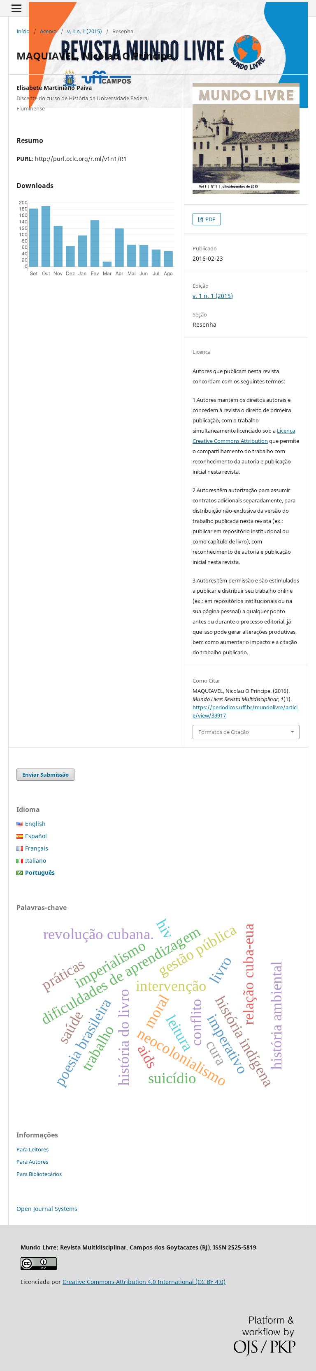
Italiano (35, 860)
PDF (209, 219)
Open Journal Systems (46, 1209)
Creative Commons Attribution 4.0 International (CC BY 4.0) (144, 1282)
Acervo (48, 31)
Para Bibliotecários (39, 1174)
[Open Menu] (16, 8)
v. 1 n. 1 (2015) (84, 31)
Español (36, 836)
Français (36, 848)
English (35, 824)
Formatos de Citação (223, 732)
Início (23, 31)
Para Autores (32, 1161)
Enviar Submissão (45, 774)
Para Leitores (32, 1149)
